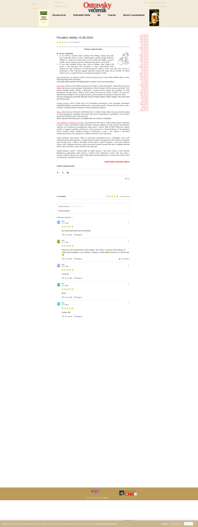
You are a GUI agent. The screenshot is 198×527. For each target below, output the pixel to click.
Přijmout (188, 524)
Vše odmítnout (176, 524)
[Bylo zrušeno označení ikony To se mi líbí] (63, 235)
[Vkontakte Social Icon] (99, 491)
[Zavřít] (195, 523)
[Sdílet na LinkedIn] (68, 173)
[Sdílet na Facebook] (58, 173)
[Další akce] (128, 222)
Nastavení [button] (165, 524)
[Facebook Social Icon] (92, 491)
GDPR (105, 497)
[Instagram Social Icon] (96, 491)
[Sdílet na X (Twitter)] (63, 173)
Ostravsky (97, 5)
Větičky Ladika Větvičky (66, 166)
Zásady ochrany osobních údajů (105, 524)
